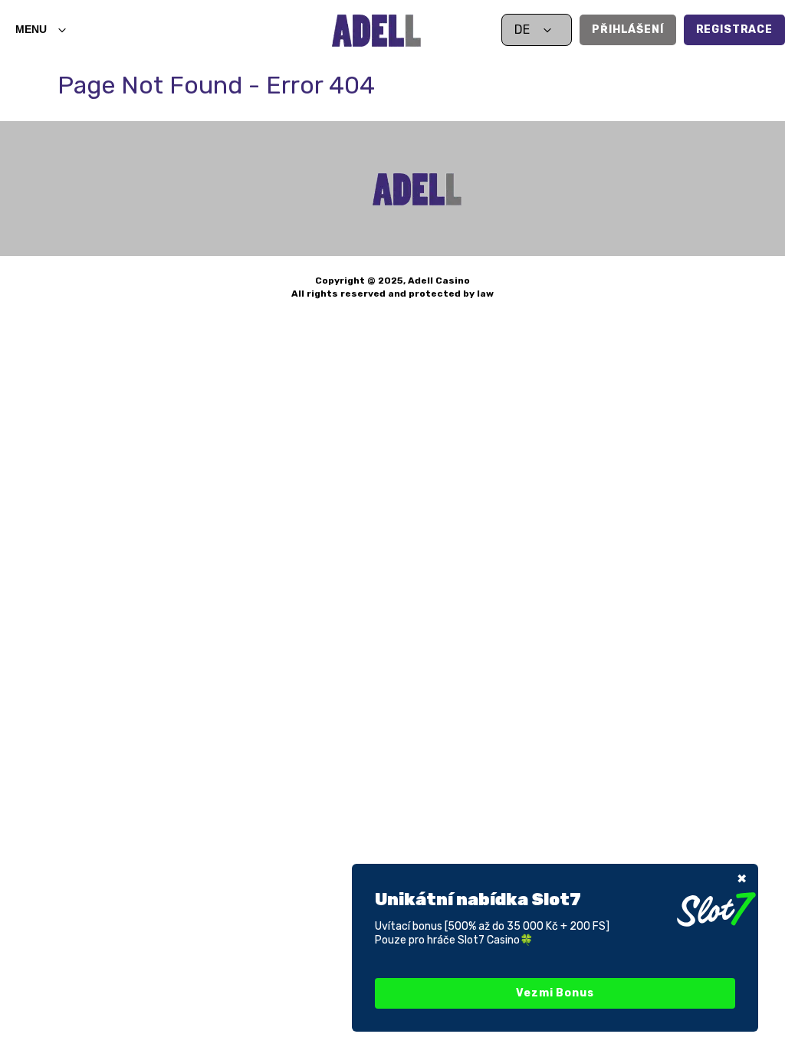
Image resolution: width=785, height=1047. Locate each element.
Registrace (734, 29)
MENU (31, 29)
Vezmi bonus (554, 992)
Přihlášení (627, 29)
